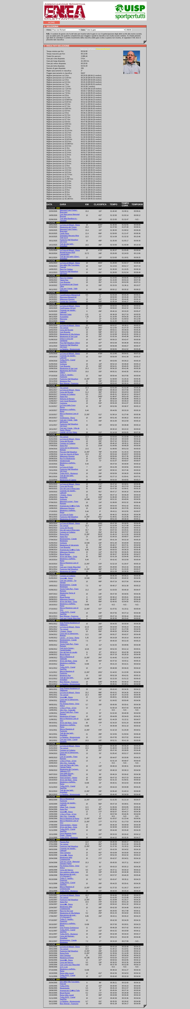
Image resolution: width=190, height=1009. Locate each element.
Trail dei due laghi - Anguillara (67, 245)
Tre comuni (64, 328)
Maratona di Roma (67, 958)
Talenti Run (64, 280)
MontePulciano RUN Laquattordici (67, 253)
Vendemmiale (65, 461)
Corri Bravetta (65, 282)
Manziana (63, 319)
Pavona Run (64, 842)
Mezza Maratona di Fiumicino (67, 672)
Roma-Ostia (64, 534)
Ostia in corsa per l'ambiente (66, 340)
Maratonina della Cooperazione (66, 858)
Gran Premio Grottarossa (69, 928)
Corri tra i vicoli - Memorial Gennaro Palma (69, 863)
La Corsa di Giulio (66, 467)
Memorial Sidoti (65, 314)
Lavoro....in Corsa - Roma (69, 638)
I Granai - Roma (66, 495)
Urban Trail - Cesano (67, 807)
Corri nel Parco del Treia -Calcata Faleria (69, 766)
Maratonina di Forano (68, 716)
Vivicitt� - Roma (66, 578)
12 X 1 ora (64, 967)
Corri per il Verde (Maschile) (70, 567)
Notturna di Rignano (67, 399)
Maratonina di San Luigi (68, 336)
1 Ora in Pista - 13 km (68, 708)
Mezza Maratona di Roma (69, 818)
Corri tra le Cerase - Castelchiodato (67, 649)
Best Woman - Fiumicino (69, 383)
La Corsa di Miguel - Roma (70, 225)
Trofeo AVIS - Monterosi (69, 473)
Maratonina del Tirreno (68, 227)
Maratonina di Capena (68, 480)
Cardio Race (64, 233)
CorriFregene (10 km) (68, 308)
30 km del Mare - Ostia (68, 557)
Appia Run (64, 397)
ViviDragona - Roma (67, 418)
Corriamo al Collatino (67, 394)
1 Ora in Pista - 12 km (68, 814)
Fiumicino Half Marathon (69, 379)
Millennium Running (67, 299)
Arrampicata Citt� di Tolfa (70, 506)
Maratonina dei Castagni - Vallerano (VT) (69, 770)
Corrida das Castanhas (68, 302)
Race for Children (66, 269)
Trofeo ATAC (64, 986)
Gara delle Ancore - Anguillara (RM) (67, 774)
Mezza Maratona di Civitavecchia (67, 888)
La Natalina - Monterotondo (70, 349)
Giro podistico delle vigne (69, 872)
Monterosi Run (65, 381)
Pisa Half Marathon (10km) (70, 343)
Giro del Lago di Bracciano (70, 489)
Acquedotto (64, 317)
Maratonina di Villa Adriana (70, 334)
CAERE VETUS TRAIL (68, 432)
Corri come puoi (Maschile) (70, 965)
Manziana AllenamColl (68, 297)
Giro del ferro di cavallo (68, 652)
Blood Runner (65, 554)
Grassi (62, 321)
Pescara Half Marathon (68, 452)
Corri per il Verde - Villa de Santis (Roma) (69, 429)
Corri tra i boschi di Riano (69, 454)
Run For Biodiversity (67, 459)
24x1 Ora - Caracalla (67, 710)
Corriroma (63, 403)
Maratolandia (64, 988)
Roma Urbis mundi (67, 973)
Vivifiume (63, 364)
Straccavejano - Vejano (68, 778)
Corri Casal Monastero (68, 401)
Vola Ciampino (65, 853)
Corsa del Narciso (66, 870)
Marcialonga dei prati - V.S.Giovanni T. (68, 875)
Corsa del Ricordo (66, 330)
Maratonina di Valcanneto (69, 545)
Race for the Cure (66, 911)
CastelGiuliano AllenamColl (70, 295)
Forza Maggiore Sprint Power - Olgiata (68, 834)
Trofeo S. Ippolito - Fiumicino (67, 376)
